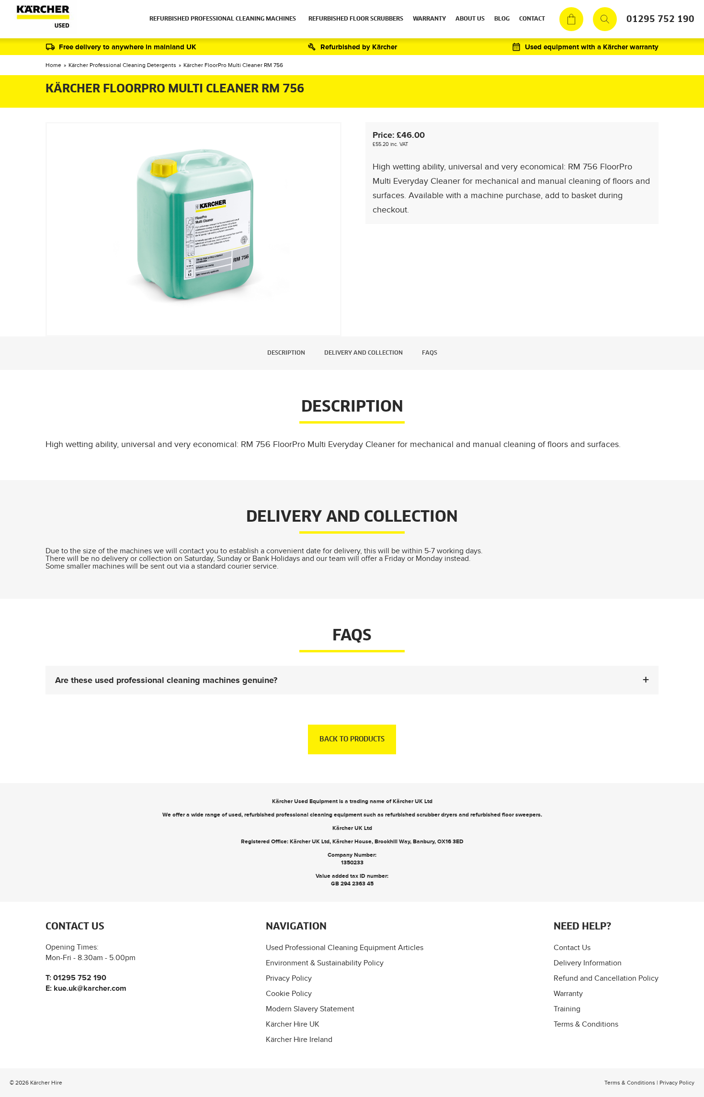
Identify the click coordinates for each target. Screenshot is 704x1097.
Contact (532, 19)
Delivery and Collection (363, 353)
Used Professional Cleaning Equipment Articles (344, 947)
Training (567, 1009)
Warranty (429, 19)
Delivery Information (588, 963)
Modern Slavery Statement (310, 1009)
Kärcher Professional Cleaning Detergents (122, 65)
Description (286, 353)
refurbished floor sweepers (505, 814)
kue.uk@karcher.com (90, 988)
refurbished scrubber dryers (421, 814)
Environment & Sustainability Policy (325, 963)
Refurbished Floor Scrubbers (355, 19)
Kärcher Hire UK (292, 1024)
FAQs (429, 353)
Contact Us (572, 947)
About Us (470, 19)
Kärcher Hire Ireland (299, 1039)
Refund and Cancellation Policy (606, 978)
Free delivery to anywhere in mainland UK (127, 47)
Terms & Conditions (586, 1024)
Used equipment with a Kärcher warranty (592, 47)
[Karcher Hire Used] (41, 19)
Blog (502, 19)
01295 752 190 (660, 19)
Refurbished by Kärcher (358, 47)
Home (53, 65)
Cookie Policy (289, 993)
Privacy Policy (289, 978)
